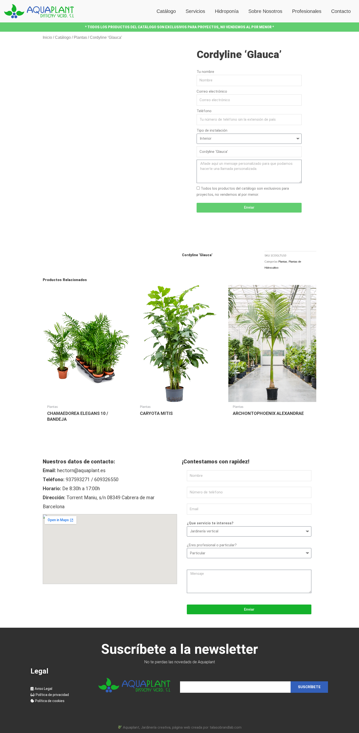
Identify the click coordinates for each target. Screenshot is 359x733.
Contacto (341, 11)
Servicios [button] (195, 11)
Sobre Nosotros (265, 11)
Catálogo (166, 11)
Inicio (47, 37)
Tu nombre (205, 71)
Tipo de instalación (212, 130)
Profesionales (306, 11)
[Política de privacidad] (60, 695)
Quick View (86, 397)
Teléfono (204, 111)
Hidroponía (227, 11)
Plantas (80, 37)
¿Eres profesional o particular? (212, 545)
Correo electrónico (212, 91)
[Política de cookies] (60, 701)
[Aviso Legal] (60, 689)
